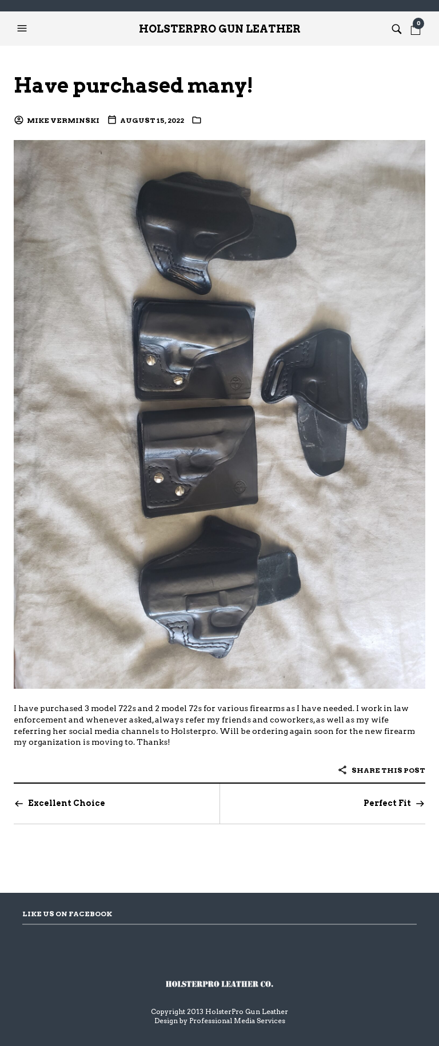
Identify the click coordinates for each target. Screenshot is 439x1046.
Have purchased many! (133, 86)
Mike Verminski (63, 120)
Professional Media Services (237, 1020)
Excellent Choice (66, 803)
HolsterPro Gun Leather (220, 29)
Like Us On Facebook (67, 913)
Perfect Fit (387, 803)
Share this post (387, 770)
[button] (23, 28)
